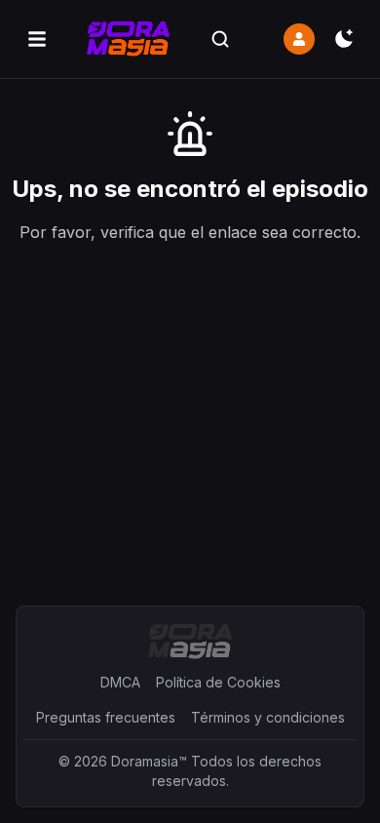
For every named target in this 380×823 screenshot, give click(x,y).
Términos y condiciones (268, 717)
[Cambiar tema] (343, 39)
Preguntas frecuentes (105, 717)
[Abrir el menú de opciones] (37, 39)
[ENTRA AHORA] (299, 39)
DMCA (120, 682)
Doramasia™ (149, 761)
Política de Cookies (218, 682)
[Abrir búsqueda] (220, 39)
